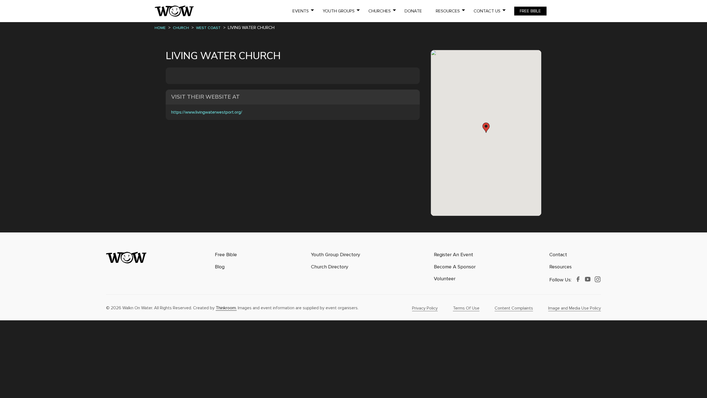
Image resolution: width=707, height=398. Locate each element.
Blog (220, 267)
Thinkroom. (226, 308)
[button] (486, 127)
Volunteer (444, 279)
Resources (448, 11)
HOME (160, 27)
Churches (379, 11)
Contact (558, 255)
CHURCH (181, 27)
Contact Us (487, 11)
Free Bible (530, 11)
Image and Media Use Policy (574, 308)
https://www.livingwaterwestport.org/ (206, 112)
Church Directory (329, 267)
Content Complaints (514, 308)
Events (300, 11)
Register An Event (453, 255)
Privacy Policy (425, 308)
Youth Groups (339, 11)
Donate (413, 11)
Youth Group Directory (335, 255)
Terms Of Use (466, 308)
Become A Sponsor (455, 267)
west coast (208, 27)
